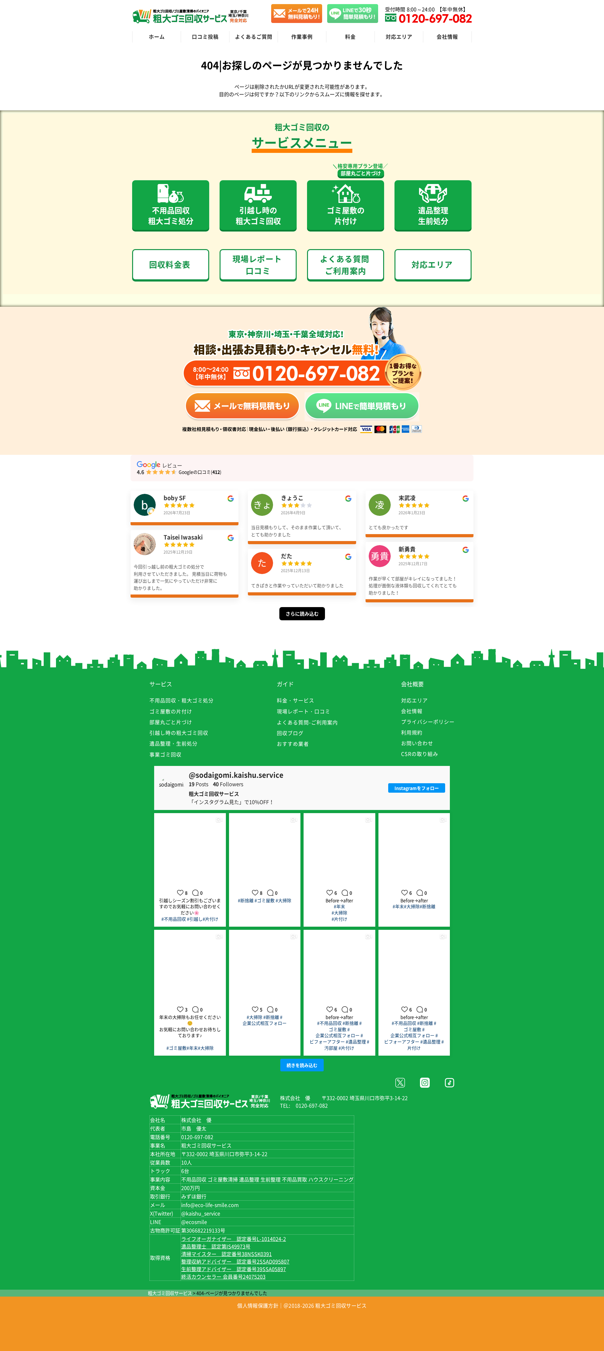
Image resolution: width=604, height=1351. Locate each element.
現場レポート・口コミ (303, 711)
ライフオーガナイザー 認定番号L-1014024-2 (233, 1238)
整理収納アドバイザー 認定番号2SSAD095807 (235, 1261)
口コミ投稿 (205, 36)
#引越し (195, 919)
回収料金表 (169, 264)
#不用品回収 (173, 919)
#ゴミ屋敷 (264, 900)
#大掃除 (283, 900)
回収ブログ (290, 733)
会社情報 (447, 36)
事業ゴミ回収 (165, 754)
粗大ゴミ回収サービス (170, 1293)
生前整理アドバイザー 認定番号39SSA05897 (233, 1269)
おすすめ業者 (293, 743)
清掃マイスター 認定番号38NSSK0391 (226, 1254)
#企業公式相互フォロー (265, 1020)
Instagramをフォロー (416, 788)
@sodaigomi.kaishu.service (236, 775)
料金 (350, 36)
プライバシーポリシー (428, 721)
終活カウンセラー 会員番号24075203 (223, 1276)
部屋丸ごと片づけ (361, 173)
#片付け (210, 919)
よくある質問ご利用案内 (344, 264)
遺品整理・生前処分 (173, 743)
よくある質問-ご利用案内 (307, 722)
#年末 (339, 906)
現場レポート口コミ (257, 264)
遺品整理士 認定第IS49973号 (215, 1246)
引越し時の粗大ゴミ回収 (178, 732)
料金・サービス (295, 700)
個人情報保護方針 (257, 1305)
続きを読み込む (302, 1065)
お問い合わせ (417, 743)
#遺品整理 (356, 1041)
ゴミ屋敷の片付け (170, 711)
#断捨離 (246, 900)
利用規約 (411, 732)
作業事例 (302, 36)
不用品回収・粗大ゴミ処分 (181, 700)
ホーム (157, 36)
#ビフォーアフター (336, 1038)
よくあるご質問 (253, 36)
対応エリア (399, 36)
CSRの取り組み (419, 753)
